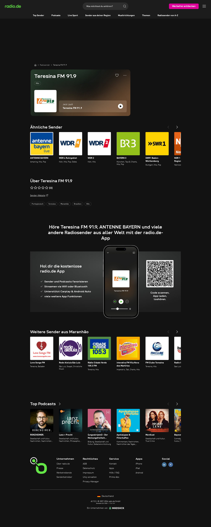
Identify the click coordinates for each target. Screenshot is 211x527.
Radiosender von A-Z (168, 15)
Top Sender (38, 15)
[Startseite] (35, 65)
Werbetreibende (64, 473)
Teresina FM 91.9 (72, 108)
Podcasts (55, 15)
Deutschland (107, 496)
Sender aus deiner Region (98, 15)
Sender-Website (37, 195)
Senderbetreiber (64, 477)
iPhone (139, 464)
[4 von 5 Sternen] (43, 188)
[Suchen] (125, 6)
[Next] (177, 126)
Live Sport (73, 15)
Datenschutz (89, 468)
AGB (85, 464)
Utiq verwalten (90, 477)
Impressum (88, 473)
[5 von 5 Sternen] (47, 188)
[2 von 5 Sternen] (35, 188)
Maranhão (65, 204)
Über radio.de (63, 464)
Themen (146, 15)
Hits (37, 83)
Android (139, 473)
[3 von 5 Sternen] (39, 188)
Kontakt (113, 464)
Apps (111, 468)
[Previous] (168, 126)
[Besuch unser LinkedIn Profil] (164, 464)
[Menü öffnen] (204, 6)
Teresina (52, 204)
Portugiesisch (37, 204)
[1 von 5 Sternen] (32, 188)
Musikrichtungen (126, 15)
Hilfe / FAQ (114, 473)
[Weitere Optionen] (125, 75)
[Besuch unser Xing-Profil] (170, 464)
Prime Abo (114, 477)
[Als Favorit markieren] (116, 75)
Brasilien (77, 204)
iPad (138, 468)
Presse (60, 468)
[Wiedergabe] (120, 106)
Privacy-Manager (91, 482)
